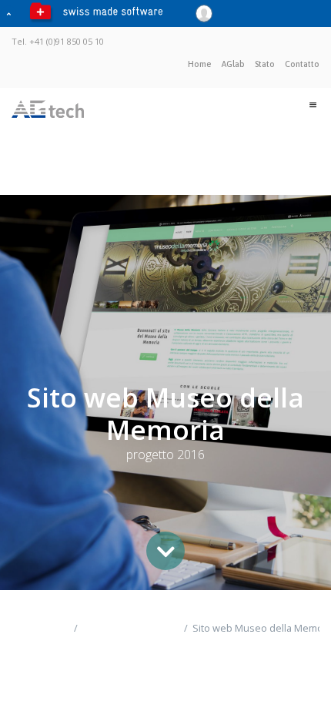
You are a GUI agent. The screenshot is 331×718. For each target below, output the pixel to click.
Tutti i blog (28, 635)
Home (199, 64)
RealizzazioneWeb (128, 628)
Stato (265, 64)
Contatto (302, 64)
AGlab (233, 64)
